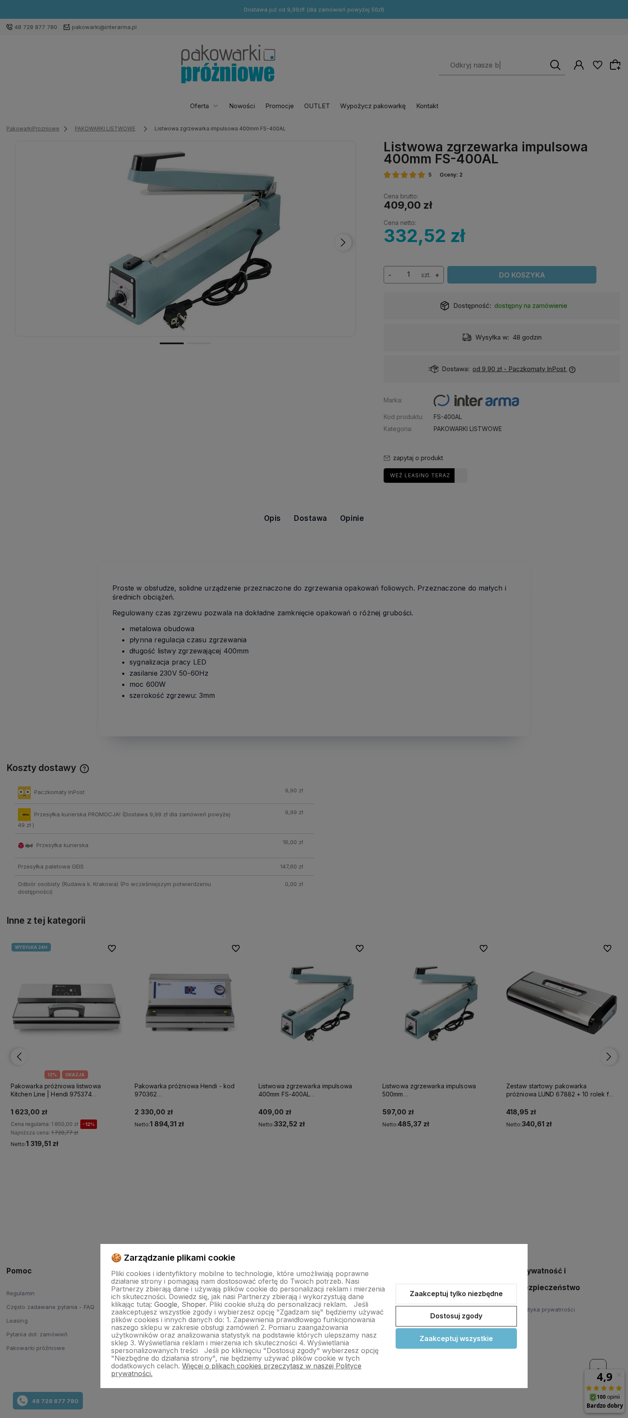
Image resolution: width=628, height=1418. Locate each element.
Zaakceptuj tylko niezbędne (456, 1293)
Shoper (193, 1304)
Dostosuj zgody (456, 1316)
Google (165, 1304)
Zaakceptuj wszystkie (456, 1338)
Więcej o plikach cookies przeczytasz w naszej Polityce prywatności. (236, 1370)
